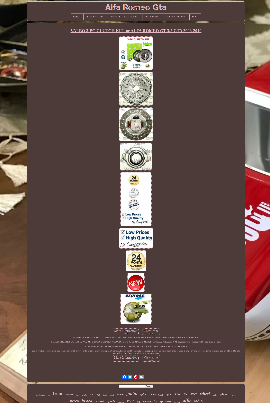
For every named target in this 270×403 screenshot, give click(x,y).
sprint (169, 394)
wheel (205, 393)
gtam (105, 395)
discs (193, 394)
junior (215, 395)
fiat (98, 395)
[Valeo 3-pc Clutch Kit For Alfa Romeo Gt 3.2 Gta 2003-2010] (136, 53)
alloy (153, 394)
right (77, 395)
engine (84, 395)
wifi (92, 394)
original (69, 394)
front (58, 393)
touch (120, 394)
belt (49, 395)
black (160, 395)
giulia (131, 393)
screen (234, 395)
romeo (181, 393)
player (224, 394)
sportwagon (40, 395)
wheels (112, 395)
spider (144, 394)
